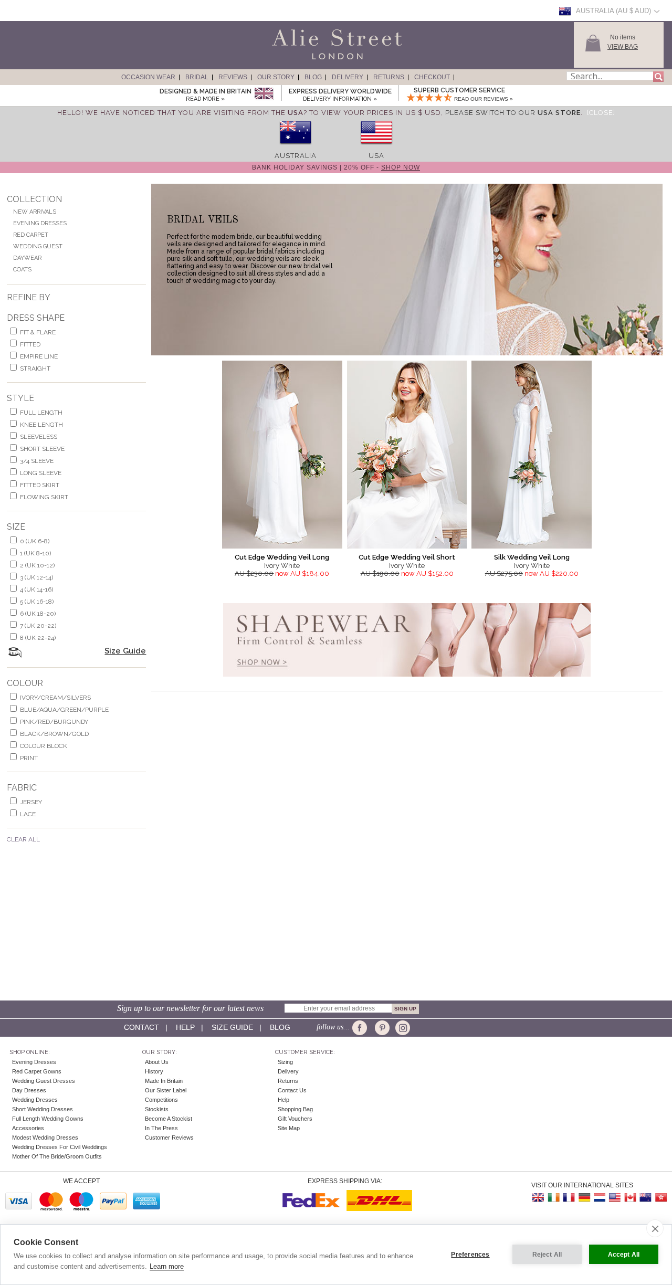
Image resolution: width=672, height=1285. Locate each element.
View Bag (622, 46)
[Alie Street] (289, 60)
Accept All (624, 1254)
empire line (39, 356)
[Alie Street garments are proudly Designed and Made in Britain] (264, 94)
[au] (295, 148)
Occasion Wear (148, 77)
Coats (22, 269)
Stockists (157, 1109)
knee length (41, 424)
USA (376, 156)
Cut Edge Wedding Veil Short (407, 557)
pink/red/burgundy (54, 721)
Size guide (232, 1027)
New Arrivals (34, 211)
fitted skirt (39, 485)
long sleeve (40, 473)
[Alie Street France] (569, 1197)
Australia (296, 156)
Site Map (289, 1128)
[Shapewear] (407, 679)
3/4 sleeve (37, 461)
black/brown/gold (54, 734)
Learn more (167, 1266)
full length (41, 412)
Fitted (30, 344)
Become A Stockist (168, 1118)
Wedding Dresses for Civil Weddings (59, 1147)
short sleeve (42, 448)
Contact (141, 1027)
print (29, 758)
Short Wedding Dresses (42, 1109)
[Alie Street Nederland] (599, 1197)
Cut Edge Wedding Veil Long (282, 557)
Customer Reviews (169, 1137)
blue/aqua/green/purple (64, 709)
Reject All (547, 1254)
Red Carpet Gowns (36, 1071)
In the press (161, 1128)
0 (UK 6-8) (34, 541)
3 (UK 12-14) (36, 577)
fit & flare (38, 332)
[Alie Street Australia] (645, 1197)
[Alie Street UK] (538, 1197)
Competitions (161, 1100)
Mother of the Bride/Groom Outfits (57, 1156)
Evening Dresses (40, 223)
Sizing (285, 1062)
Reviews (232, 77)
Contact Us (292, 1090)
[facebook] (361, 1028)
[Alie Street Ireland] (554, 1197)
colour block (43, 746)
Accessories (28, 1128)
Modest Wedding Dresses (45, 1137)
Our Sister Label (165, 1090)
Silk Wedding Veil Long (532, 557)
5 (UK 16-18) (37, 601)
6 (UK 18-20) (38, 613)
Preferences (470, 1254)
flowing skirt (44, 497)
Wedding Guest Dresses (43, 1081)
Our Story (276, 77)
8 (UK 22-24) (38, 637)
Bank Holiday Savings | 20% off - (336, 167)
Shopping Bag (295, 1109)
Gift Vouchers (295, 1118)
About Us (157, 1062)
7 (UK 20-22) (38, 625)
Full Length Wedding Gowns (47, 1118)
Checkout (432, 77)
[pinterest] (381, 1028)
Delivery (347, 77)
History (154, 1071)
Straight (35, 368)
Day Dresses (29, 1090)
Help (185, 1027)
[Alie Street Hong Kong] (660, 1197)
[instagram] (401, 1028)
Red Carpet (30, 234)
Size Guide (125, 651)
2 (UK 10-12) (37, 565)
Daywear (27, 258)
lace (28, 814)
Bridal (196, 77)
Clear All (23, 839)
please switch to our (513, 113)
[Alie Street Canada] (630, 1197)
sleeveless (38, 436)
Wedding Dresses (35, 1100)
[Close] (601, 113)
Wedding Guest (37, 246)
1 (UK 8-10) (35, 553)
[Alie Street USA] (614, 1197)
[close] (655, 1228)
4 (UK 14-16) (36, 589)
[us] (376, 148)
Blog (313, 77)
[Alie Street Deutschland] (584, 1197)
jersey (31, 802)
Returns (388, 77)
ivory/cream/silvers (55, 697)
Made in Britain (164, 1081)
